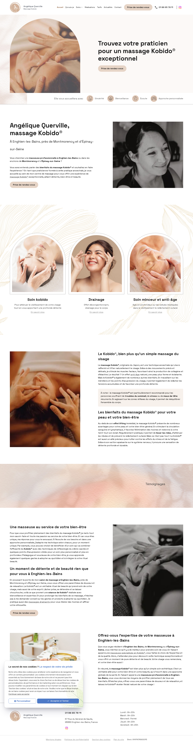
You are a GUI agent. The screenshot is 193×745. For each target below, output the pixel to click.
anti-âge (135, 374)
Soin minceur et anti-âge (155, 299)
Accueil (60, 7)
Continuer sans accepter (19, 694)
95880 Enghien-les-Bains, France (81, 721)
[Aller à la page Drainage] (96, 263)
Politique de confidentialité (76, 739)
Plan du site (119, 739)
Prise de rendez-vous (138, 7)
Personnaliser (24, 701)
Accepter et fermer (59, 701)
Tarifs (99, 7)
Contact (117, 7)
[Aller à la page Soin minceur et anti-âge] (155, 263)
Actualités (108, 7)
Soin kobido (37, 299)
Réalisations (90, 7)
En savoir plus (38, 312)
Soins (78, 7)
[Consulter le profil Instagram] (180, 7)
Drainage (96, 299)
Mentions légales (53, 739)
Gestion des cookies (101, 739)
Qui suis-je (69, 7)
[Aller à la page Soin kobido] (37, 263)
